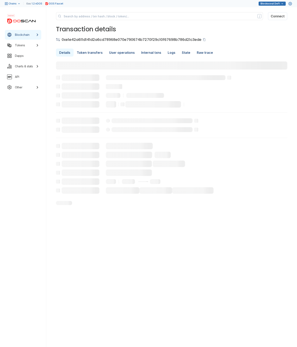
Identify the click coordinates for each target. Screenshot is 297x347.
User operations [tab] (122, 53)
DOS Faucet (56, 3)
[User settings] (290, 4)
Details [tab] (64, 53)
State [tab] (186, 53)
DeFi (270, 3)
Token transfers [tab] (90, 53)
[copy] (205, 40)
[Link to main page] (21, 21)
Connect (277, 16)
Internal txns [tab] (151, 53)
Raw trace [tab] (205, 53)
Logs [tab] (171, 53)
